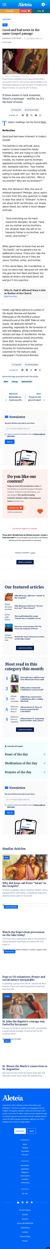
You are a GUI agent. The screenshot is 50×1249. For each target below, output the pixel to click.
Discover (25, 1155)
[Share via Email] (36, 115)
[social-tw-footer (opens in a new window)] (27, 1202)
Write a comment (25, 562)
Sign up (9, 442)
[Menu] (9, 4)
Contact (25, 1232)
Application (25, 1169)
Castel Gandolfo (11, 907)
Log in (33, 553)
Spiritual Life (27, 381)
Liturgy (15, 381)
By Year (25, 1193)
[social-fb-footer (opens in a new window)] (23, 1202)
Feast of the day (16, 754)
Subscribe (10, 11)
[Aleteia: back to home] (25, 4)
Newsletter (25, 1165)
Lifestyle (25, 1148)
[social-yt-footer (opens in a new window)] (18, 1202)
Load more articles (25, 648)
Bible (6, 381)
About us (25, 1219)
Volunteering (9, 952)
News (25, 1144)
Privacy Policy (25, 1236)
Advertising (25, 1183)
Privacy (25, 1241)
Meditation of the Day (21, 763)
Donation (25, 1179)
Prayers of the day (18, 772)
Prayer (7, 996)
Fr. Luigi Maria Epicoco (33, 38)
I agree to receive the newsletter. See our (26, 435)
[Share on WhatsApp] (40, 115)
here (43, 122)
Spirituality (6, 19)
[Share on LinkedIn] (27, 115)
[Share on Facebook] (23, 115)
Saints (7, 1041)
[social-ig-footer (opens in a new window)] (32, 1202)
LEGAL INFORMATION (25, 1223)
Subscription (25, 1176)
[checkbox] (5, 434)
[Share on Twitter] (32, 115)
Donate (24, 11)
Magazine (25, 1172)
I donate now (14, 508)
